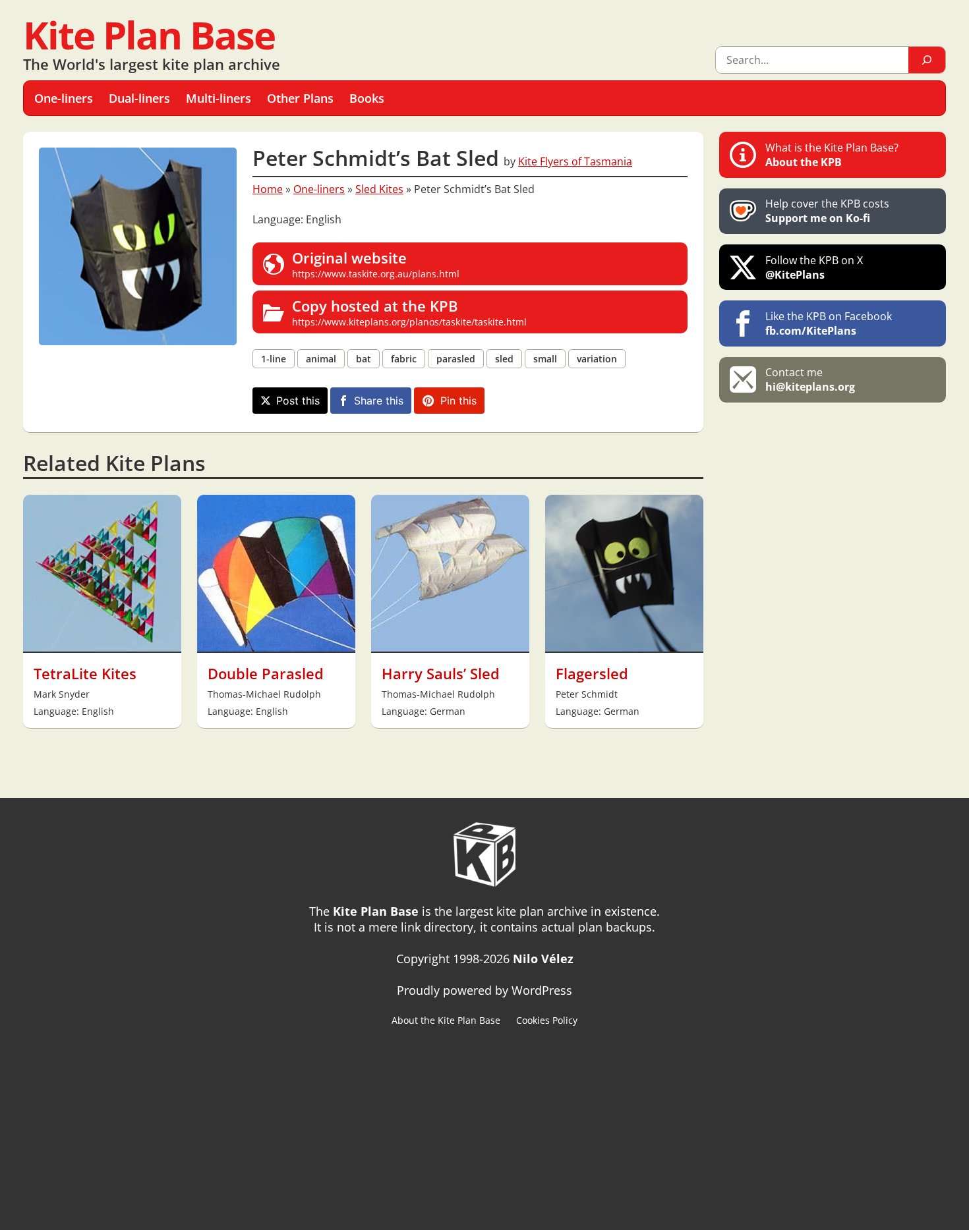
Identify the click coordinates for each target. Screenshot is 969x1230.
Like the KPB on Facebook (828, 323)
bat (363, 358)
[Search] (926, 60)
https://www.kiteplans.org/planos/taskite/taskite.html (409, 312)
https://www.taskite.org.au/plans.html (375, 264)
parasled (455, 358)
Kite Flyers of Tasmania (575, 161)
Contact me (810, 379)
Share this (378, 400)
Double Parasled (266, 673)
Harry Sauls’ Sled (441, 673)
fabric (404, 358)
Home (267, 189)
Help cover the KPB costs (827, 210)
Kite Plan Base (149, 35)
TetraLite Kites (85, 673)
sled (504, 358)
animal (321, 358)
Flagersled (592, 673)
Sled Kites (379, 189)
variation (597, 358)
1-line (273, 358)
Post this (298, 400)
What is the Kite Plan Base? (831, 154)
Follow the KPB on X (814, 267)
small (545, 358)
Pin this (458, 400)
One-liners (319, 189)
